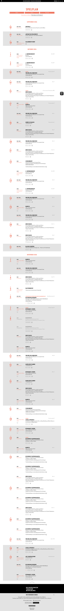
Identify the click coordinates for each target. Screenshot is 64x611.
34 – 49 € (28, 117)
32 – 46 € (28, 86)
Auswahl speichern (28, 602)
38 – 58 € (28, 210)
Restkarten (29, 242)
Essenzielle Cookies (28, 600)
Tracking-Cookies (37, 600)
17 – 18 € (28, 367)
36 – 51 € (28, 77)
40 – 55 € (30, 303)
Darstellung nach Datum (26, 15)
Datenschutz (32, 608)
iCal (31, 29)
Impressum (32, 609)
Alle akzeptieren (36, 602)
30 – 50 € (28, 58)
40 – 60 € (28, 109)
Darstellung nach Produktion (37, 15)
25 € (28, 125)
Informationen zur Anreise (17, 107)
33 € (28, 98)
